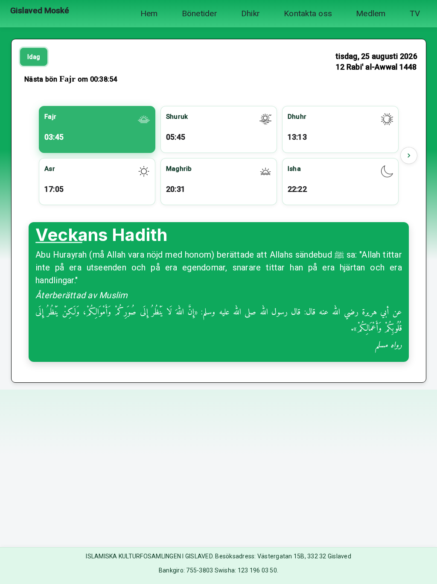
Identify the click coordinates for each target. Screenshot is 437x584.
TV (415, 13)
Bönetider (199, 13)
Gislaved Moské (39, 10)
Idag (33, 56)
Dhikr (250, 13)
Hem (149, 13)
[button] (408, 155)
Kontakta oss (308, 13)
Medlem (371, 13)
